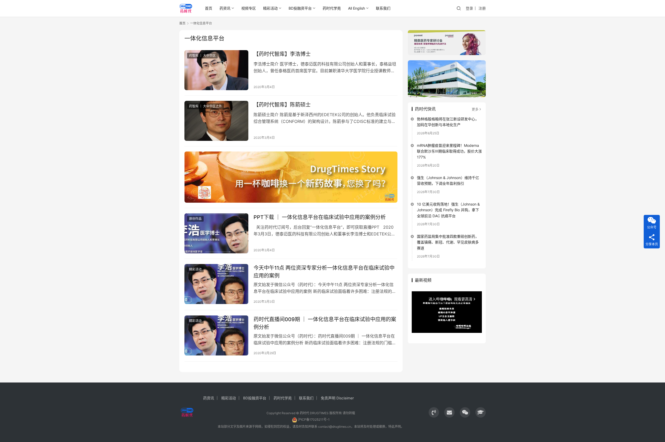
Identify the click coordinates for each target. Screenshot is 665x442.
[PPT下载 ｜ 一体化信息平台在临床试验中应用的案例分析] (216, 233)
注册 (482, 8)
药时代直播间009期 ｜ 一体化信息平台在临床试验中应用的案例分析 (325, 323)
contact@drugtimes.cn (334, 426)
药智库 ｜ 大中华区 (202, 55)
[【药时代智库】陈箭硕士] (216, 121)
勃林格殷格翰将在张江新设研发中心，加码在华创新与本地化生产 (448, 122)
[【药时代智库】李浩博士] (216, 70)
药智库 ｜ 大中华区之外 (205, 106)
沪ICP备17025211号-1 (314, 419)
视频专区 (248, 8)
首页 (208, 8)
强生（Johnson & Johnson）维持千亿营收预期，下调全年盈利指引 (448, 180)
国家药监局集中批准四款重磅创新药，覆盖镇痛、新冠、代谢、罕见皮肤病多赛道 (448, 242)
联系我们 (383, 8)
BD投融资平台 (300, 8)
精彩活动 (270, 8)
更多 (475, 109)
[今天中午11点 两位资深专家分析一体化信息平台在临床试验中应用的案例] (216, 284)
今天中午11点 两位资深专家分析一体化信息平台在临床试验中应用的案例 (324, 272)
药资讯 (225, 8)
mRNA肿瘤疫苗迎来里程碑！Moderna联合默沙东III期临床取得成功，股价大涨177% (449, 151)
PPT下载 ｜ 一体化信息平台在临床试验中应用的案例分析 (320, 217)
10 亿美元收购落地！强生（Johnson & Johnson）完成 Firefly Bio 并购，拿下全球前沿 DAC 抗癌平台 (448, 210)
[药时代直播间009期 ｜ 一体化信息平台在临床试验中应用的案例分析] (216, 335)
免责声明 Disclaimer (337, 398)
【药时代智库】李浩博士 (282, 54)
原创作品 (195, 219)
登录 (469, 8)
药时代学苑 (332, 8)
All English (356, 8)
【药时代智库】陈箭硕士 (282, 105)
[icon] (434, 412)
